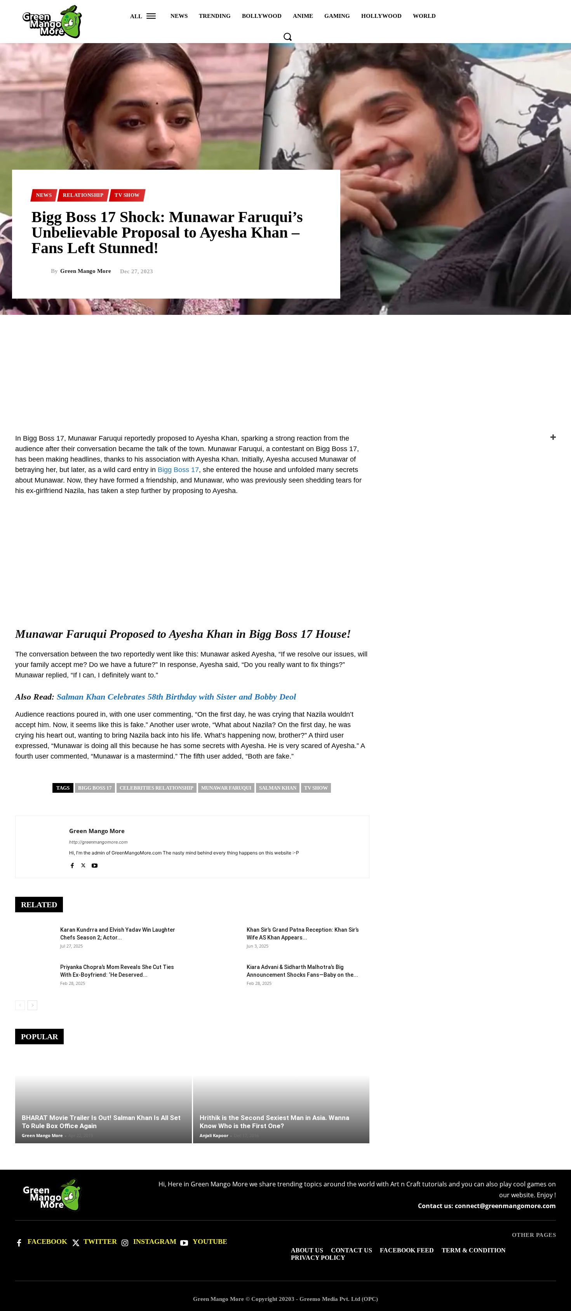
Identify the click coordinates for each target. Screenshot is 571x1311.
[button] (287, 36)
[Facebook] (72, 864)
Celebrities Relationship (156, 788)
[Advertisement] (285, 369)
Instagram (154, 1241)
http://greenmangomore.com (98, 842)
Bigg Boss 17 (178, 470)
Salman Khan (277, 788)
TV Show (127, 195)
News (44, 195)
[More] (472, 437)
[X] (83, 864)
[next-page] (32, 1005)
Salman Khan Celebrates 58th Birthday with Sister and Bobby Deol (176, 697)
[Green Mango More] (41, 271)
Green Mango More (85, 271)
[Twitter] (75, 1242)
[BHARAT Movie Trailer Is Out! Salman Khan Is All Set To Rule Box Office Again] (103, 1112)
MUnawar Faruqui (226, 788)
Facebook (47, 1241)
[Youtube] (94, 864)
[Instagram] (125, 1242)
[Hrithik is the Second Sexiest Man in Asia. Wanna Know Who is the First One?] (281, 1112)
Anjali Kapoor (214, 1135)
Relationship (83, 195)
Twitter (100, 1241)
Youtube (210, 1241)
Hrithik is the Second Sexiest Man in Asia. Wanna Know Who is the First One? (274, 1122)
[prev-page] (20, 1005)
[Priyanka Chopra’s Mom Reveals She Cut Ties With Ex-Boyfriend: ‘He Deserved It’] (34, 976)
